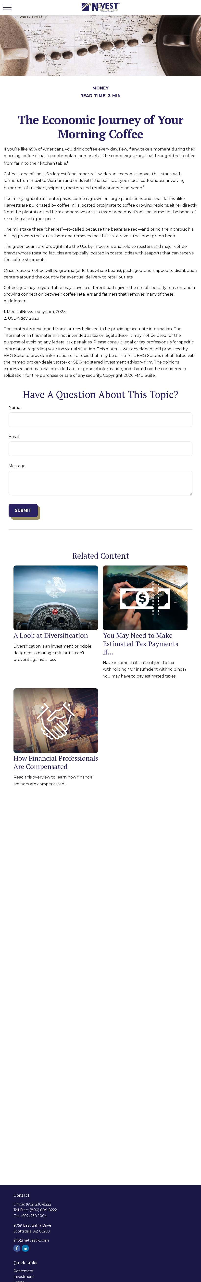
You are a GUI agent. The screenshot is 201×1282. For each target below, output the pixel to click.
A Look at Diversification (50, 635)
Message (17, 466)
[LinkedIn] (25, 1248)
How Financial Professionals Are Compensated (55, 762)
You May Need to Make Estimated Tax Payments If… (140, 643)
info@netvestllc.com (31, 1240)
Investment (23, 1276)
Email (14, 436)
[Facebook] (16, 1248)
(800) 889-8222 (43, 1210)
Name (14, 407)
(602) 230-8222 (38, 1204)
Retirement (23, 1271)
